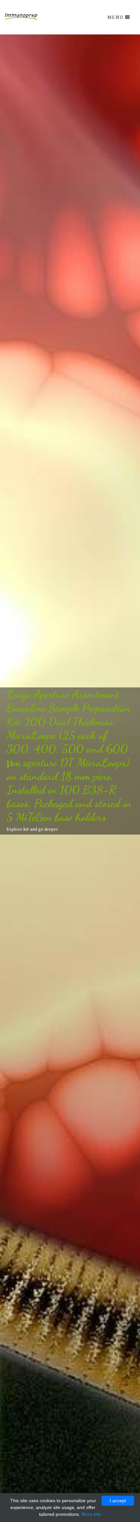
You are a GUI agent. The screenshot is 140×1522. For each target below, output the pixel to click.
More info (91, 1514)
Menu (115, 17)
